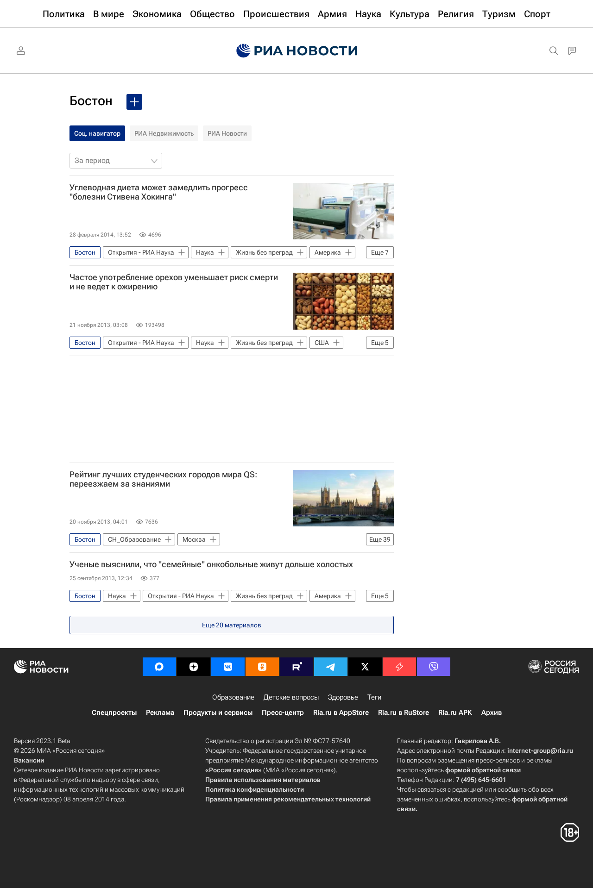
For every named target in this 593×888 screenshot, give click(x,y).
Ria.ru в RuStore (403, 712)
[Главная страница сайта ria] (297, 51)
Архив (491, 712)
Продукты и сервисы (217, 712)
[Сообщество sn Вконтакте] (228, 666)
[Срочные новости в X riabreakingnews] (399, 666)
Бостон (91, 100)
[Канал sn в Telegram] (330, 666)
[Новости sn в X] (365, 666)
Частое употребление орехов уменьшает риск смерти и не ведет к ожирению (173, 282)
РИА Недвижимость (164, 133)
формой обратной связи (483, 770)
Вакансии (29, 760)
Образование (233, 697)
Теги (374, 697)
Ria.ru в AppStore (341, 712)
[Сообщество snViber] (433, 666)
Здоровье (343, 697)
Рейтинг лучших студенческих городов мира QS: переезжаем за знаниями (163, 479)
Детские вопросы (291, 697)
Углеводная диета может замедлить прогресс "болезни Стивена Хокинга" (158, 192)
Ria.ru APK (455, 712)
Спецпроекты (114, 712)
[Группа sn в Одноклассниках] (262, 666)
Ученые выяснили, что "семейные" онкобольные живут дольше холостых (211, 564)
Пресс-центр (283, 712)
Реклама (160, 712)
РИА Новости (227, 133)
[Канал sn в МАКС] (159, 666)
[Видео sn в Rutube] (296, 666)
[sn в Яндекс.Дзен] (193, 666)
